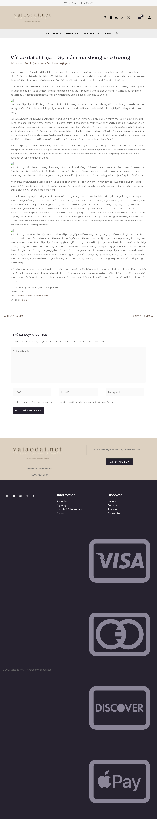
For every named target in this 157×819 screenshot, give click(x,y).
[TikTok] (122, 17)
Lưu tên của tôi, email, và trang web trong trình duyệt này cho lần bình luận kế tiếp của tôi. (65, 402)
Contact (61, 513)
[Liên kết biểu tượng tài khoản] (149, 17)
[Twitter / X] (128, 17)
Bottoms (112, 505)
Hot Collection (92, 33)
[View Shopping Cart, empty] (139, 17)
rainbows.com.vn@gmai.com (33, 295)
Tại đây (24, 299)
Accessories (114, 513)
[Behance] (116, 17)
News (108, 33)
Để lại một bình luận (23, 63)
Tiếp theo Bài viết (141, 316)
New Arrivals (73, 33)
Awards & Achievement (69, 509)
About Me (62, 501)
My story (61, 505)
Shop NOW (52, 33)
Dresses (112, 501)
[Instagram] (105, 17)
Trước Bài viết (13, 316)
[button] (60, 33)
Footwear (113, 509)
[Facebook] (111, 17)
